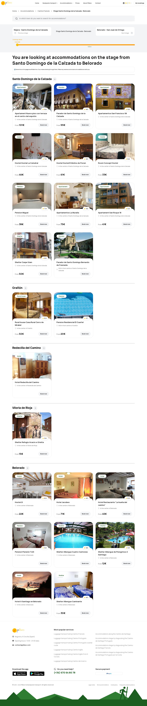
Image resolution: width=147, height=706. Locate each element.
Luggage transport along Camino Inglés (68, 650)
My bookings (139, 3)
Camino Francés (44, 11)
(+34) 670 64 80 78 (64, 672)
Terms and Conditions (103, 685)
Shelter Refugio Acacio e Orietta (29, 442)
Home (37, 3)
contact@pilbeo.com (22, 645)
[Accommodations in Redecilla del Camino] (44, 348)
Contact (98, 3)
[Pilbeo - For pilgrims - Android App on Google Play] (37, 676)
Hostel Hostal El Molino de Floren (71, 163)
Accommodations (66, 3)
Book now (43, 125)
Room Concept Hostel (108, 163)
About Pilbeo (87, 3)
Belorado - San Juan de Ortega (110, 30)
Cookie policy (114, 685)
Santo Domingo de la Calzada (17, 39)
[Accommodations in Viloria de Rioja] (35, 408)
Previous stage (23, 33)
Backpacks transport (49, 3)
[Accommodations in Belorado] (28, 468)
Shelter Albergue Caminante (69, 601)
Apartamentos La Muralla (67, 212)
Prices (77, 3)
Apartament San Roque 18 (109, 212)
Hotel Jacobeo (63, 502)
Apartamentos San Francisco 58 (112, 113)
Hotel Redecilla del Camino (27, 382)
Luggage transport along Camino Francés (69, 634)
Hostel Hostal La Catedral (26, 163)
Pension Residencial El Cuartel (70, 322)
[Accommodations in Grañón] (26, 288)
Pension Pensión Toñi (24, 552)
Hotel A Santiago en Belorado (28, 601)
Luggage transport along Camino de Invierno (70, 661)
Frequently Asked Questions (127, 685)
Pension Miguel (21, 212)
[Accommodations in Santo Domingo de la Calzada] (17, 45)
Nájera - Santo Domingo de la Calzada (31, 30)
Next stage (125, 33)
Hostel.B (19, 502)
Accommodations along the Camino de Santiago (113, 634)
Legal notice (91, 685)
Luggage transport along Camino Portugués (70, 638)
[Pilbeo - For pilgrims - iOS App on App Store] (19, 676)
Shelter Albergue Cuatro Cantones (72, 552)
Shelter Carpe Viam (23, 262)
